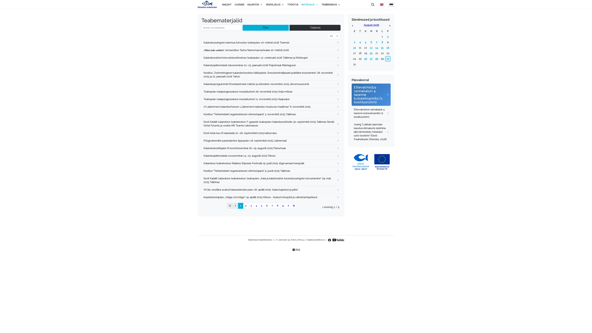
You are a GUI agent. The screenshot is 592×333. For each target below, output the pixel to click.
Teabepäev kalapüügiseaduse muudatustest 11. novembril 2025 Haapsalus (247, 99)
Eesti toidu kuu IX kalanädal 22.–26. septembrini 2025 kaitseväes (240, 133)
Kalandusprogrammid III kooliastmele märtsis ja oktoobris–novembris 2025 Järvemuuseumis (256, 84)
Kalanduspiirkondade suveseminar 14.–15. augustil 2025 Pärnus (239, 155)
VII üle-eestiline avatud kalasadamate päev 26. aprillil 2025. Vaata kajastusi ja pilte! (251, 189)
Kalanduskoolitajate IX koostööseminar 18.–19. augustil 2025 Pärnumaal (245, 148)
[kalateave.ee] (207, 4)
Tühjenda (315, 27)
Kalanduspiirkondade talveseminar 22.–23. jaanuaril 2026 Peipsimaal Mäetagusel (250, 65)
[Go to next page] (288, 206)
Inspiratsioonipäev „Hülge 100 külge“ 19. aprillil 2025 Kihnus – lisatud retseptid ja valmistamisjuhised (260, 197)
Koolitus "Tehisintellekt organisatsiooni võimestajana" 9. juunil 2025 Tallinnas (247, 170)
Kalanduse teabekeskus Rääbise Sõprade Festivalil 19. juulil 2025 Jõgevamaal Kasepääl (254, 163)
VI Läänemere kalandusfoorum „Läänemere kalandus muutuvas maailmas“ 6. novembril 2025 (257, 106)
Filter (266, 27)
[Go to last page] (294, 206)
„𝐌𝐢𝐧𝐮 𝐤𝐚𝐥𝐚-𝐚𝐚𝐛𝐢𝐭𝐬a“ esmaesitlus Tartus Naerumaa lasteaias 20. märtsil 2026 (246, 50)
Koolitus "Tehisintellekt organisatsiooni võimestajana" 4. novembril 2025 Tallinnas (250, 114)
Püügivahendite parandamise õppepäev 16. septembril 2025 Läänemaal (245, 140)
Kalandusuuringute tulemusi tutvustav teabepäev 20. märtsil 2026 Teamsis (246, 42)
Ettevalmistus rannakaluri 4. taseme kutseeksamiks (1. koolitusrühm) (368, 94)
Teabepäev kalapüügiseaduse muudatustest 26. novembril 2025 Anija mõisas (248, 91)
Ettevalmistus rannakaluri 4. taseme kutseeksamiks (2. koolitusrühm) (369, 113)
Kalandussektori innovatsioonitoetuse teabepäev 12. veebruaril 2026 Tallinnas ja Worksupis (256, 57)
